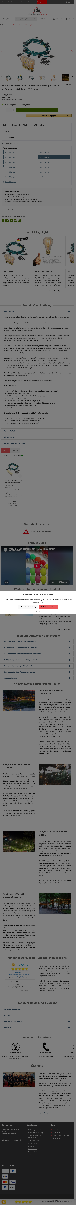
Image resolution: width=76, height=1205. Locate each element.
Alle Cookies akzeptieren (48, 607)
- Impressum (38, 611)
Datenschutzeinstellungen (28, 607)
